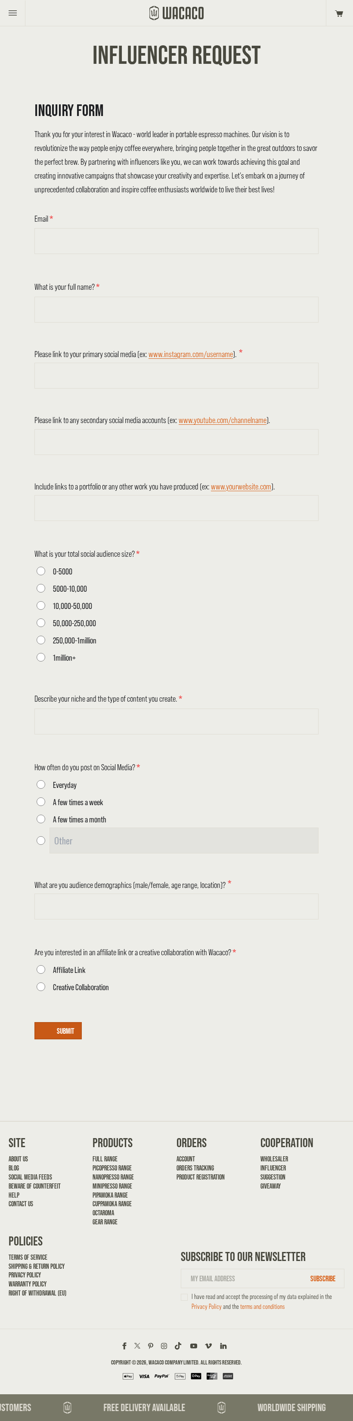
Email (43, 218)
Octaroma (103, 1213)
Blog (14, 1168)
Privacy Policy (25, 1275)
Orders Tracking (195, 1168)
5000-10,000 (70, 588)
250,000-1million (74, 640)
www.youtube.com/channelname (222, 420)
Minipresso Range (112, 1186)
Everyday (65, 785)
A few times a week (78, 802)
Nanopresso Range (113, 1177)
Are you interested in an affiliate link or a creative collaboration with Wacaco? (135, 952)
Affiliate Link (69, 970)
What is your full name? (66, 287)
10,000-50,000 (72, 606)
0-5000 (62, 571)
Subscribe (322, 1278)
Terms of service (28, 1257)
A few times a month (79, 819)
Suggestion (272, 1177)
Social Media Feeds (30, 1177)
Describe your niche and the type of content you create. (108, 698)
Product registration (200, 1177)
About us (18, 1159)
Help (14, 1195)
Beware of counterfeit (35, 1186)
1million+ (64, 657)
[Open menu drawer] (13, 13)
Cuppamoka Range (112, 1204)
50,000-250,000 (74, 623)
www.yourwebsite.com (241, 486)
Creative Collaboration (81, 987)
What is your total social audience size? (86, 553)
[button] (338, 13)
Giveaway (270, 1186)
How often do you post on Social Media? (87, 767)
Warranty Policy (27, 1284)
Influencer (273, 1168)
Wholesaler (274, 1159)
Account (185, 1159)
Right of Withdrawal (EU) (37, 1293)
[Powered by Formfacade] (276, 1044)
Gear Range (105, 1222)
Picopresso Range (112, 1168)
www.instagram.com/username (191, 354)
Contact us (21, 1204)
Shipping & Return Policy (37, 1266)
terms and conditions (262, 1306)
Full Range (105, 1159)
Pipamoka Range (110, 1195)
